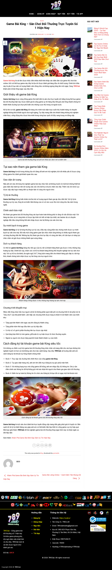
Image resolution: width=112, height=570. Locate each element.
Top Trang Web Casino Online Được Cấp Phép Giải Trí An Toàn (100, 109)
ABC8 (11, 553)
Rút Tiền (70, 14)
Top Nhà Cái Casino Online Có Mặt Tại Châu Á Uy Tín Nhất (101, 97)
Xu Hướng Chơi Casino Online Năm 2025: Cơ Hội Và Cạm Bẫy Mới (101, 149)
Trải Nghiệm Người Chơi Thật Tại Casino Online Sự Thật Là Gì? (101, 136)
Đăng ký (40, 14)
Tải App (79, 14)
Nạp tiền (61, 14)
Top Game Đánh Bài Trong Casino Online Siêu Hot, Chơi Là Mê (101, 85)
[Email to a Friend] (42, 445)
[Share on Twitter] (38, 445)
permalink (56, 453)
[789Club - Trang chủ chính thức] (56, 5)
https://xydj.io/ (65, 518)
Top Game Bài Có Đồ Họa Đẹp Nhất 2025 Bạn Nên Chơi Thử (101, 58)
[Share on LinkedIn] (50, 445)
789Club (6, 531)
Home (31, 14)
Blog (42, 21)
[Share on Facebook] (34, 445)
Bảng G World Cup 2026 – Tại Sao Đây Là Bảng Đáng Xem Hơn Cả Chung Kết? (101, 32)
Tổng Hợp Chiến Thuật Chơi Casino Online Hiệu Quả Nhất (101, 123)
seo (53, 34)
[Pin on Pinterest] (46, 445)
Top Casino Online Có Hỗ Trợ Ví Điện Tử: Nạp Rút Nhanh (101, 46)
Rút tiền (37, 530)
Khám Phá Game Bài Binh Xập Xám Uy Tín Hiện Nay (31, 438)
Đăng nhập (51, 14)
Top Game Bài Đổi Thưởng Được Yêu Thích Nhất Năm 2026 (101, 71)
